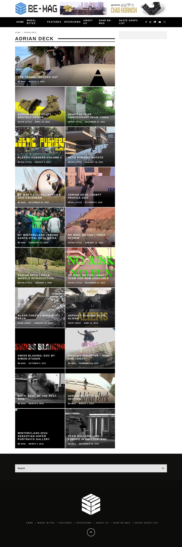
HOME (20, 22)
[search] (163, 468)
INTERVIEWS (72, 22)
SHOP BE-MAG (105, 21)
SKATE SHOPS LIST (128, 21)
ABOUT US (88, 21)
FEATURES (54, 22)
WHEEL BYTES (31, 21)
